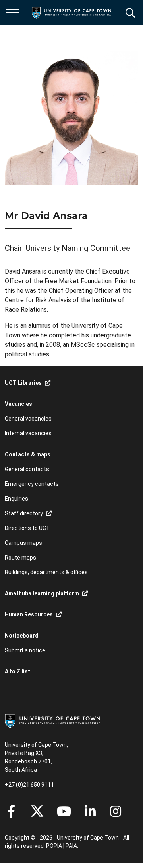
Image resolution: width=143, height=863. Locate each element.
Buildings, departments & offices (46, 572)
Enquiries (16, 498)
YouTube (64, 811)
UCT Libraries (23, 383)
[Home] (52, 720)
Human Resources (29, 614)
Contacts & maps (27, 454)
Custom (115, 811)
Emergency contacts (32, 484)
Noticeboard (22, 635)
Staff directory (24, 513)
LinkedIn (90, 811)
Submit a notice (25, 650)
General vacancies (28, 418)
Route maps (20, 557)
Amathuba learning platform (42, 593)
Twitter (37, 811)
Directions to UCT (27, 528)
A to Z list (17, 671)
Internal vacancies (28, 433)
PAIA (71, 846)
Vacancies (18, 404)
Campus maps (23, 543)
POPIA (54, 846)
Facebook (11, 811)
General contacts (27, 469)
